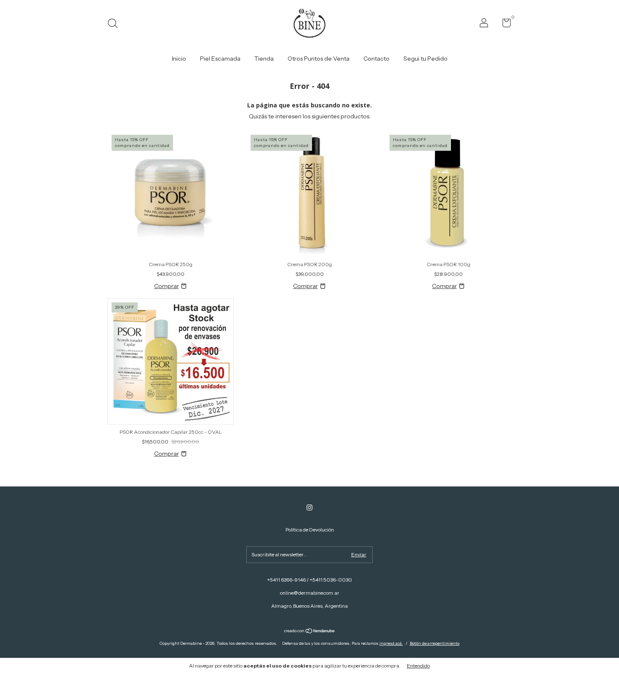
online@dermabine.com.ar (309, 593)
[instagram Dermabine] (309, 507)
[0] (503, 24)
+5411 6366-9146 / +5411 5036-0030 (309, 580)
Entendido (418, 665)
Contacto (376, 58)
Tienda (264, 58)
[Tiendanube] (309, 632)
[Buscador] (115, 24)
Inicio (179, 58)
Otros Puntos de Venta (319, 58)
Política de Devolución (309, 529)
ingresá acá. (391, 643)
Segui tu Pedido (425, 58)
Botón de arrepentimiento (434, 643)
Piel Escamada (220, 58)
